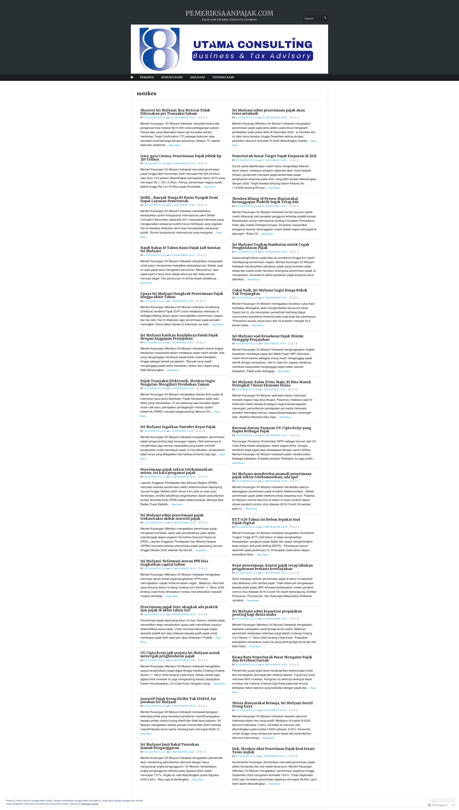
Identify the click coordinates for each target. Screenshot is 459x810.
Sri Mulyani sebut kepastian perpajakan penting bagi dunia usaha (267, 613)
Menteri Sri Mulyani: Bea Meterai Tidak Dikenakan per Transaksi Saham (175, 112)
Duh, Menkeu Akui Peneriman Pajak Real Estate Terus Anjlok (273, 750)
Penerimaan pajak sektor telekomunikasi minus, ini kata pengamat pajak (176, 471)
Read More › (175, 145)
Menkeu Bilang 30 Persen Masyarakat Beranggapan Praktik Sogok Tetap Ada (265, 200)
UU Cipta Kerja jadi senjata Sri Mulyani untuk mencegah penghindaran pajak (180, 654)
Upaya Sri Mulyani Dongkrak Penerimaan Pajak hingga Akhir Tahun (181, 295)
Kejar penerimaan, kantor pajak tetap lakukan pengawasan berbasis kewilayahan (272, 567)
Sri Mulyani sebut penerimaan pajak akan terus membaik (268, 112)
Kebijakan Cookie (89, 803)
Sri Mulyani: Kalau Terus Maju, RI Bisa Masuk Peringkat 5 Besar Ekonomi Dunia (271, 383)
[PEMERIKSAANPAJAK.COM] (229, 49)
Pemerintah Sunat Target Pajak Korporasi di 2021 (274, 156)
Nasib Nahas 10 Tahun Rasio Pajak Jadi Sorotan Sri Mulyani (180, 249)
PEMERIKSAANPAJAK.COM (229, 13)
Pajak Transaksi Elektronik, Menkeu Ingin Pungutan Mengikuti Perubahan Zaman (177, 382)
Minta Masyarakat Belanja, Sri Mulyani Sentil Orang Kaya (272, 704)
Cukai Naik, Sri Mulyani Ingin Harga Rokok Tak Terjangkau (269, 292)
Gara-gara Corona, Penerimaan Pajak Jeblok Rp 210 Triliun (180, 157)
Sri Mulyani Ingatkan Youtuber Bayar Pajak (178, 427)
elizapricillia (155, 117)
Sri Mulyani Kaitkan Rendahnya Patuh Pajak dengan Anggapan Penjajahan (179, 337)
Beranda (147, 77)
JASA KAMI (197, 77)
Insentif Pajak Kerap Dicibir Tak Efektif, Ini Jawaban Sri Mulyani (178, 700)
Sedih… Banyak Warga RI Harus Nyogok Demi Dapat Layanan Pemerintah (179, 199)
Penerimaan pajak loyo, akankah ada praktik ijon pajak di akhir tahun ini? (179, 608)
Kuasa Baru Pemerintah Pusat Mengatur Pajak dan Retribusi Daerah (272, 658)
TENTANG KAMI (223, 77)
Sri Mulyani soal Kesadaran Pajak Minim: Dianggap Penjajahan (268, 337)
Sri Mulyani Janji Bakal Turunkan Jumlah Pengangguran (169, 746)
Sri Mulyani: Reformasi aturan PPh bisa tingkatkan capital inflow (174, 562)
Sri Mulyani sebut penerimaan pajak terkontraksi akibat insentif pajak (172, 517)
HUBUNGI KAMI (172, 77)
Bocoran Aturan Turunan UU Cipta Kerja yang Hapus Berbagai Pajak (271, 429)
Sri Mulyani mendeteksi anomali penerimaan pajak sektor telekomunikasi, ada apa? (272, 475)
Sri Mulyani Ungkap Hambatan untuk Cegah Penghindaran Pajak (270, 246)
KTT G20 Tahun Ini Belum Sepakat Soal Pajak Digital (266, 521)
